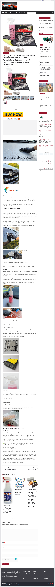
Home (6, 12)
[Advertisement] (20, 127)
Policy (45, 576)
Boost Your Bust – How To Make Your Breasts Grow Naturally (29, 468)
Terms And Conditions (27, 573)
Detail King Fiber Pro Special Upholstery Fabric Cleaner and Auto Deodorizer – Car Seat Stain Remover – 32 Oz (7, 510)
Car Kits (10, 12)
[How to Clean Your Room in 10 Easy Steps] (19, 477)
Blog (23, 578)
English (30, 12)
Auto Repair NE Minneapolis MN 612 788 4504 (45, 49)
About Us (46, 573)
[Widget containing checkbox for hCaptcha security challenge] (10, 560)
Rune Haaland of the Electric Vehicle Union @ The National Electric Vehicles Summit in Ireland (45, 69)
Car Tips (15, 12)
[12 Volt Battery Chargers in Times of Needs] (46, 87)
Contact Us (46, 578)
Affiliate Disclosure (26, 571)
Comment (4, 528)
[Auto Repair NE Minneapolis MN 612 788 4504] (46, 39)
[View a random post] (52, 12)
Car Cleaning (35, 578)
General (34, 571)
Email (3, 547)
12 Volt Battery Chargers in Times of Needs (45, 98)
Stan (11, 66)
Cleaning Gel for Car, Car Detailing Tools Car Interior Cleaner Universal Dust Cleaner (11, 469)
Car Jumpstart (43, 93)
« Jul (40, 174)
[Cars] (3, 12)
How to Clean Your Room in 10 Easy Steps (19, 491)
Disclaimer (25, 576)
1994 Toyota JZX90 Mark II (44, 75)
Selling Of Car (22, 12)
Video (41, 44)
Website (3, 553)
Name (3, 542)
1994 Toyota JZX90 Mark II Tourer (46, 62)
